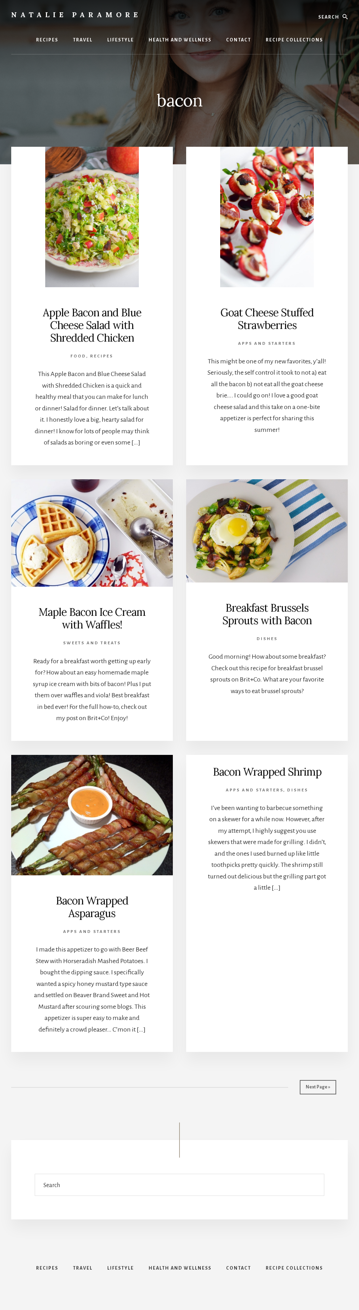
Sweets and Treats (92, 643)
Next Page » (318, 1087)
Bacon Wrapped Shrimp (267, 771)
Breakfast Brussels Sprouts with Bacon (267, 614)
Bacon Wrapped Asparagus (92, 907)
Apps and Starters (267, 343)
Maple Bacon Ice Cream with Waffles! (92, 618)
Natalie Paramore (76, 14)
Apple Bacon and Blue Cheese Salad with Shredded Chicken (92, 325)
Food (78, 356)
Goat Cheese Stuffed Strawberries (267, 319)
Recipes (101, 356)
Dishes (267, 639)
